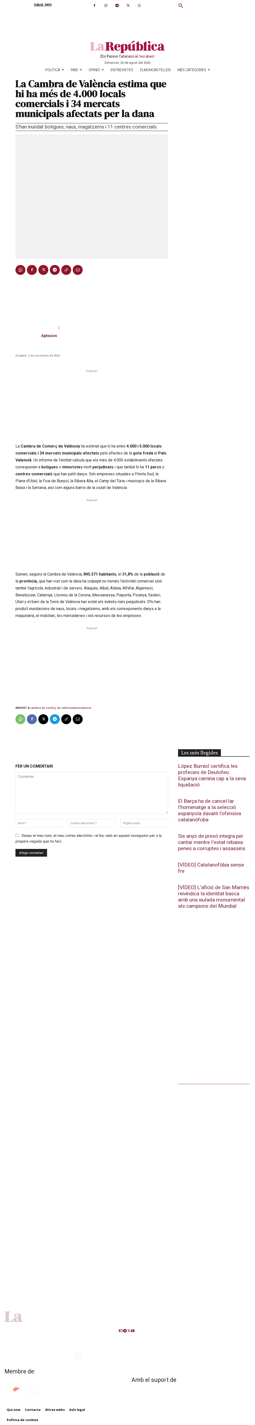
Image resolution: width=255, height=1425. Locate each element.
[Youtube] (132, 1331)
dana (76, 708)
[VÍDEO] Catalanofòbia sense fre (211, 868)
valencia (85, 708)
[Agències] (28, 336)
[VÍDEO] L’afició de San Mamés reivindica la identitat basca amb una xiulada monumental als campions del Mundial (213, 897)
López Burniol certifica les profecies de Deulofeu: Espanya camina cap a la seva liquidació (212, 775)
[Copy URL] (66, 270)
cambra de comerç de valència (51, 708)
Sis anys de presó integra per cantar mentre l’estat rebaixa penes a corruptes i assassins (211, 842)
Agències (49, 335)
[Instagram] (105, 5)
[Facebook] (94, 5)
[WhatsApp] (139, 5)
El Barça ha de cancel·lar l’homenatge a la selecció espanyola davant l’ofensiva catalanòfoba (209, 810)
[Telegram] (117, 5)
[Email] (78, 270)
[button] (181, 6)
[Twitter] (128, 5)
